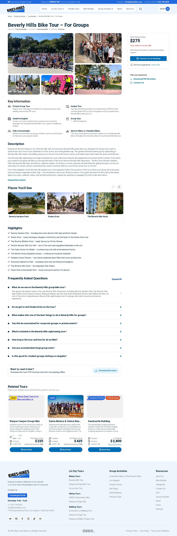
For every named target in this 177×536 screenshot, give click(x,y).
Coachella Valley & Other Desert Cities (125, 476)
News (158, 501)
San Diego (113, 488)
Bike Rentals (161, 480)
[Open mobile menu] (164, 9)
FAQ (157, 493)
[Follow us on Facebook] (22, 518)
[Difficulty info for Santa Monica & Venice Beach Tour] (59, 444)
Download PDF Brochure (145, 79)
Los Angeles (114, 480)
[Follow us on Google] (16, 518)
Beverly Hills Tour (76, 480)
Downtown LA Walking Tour (80, 511)
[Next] (119, 186)
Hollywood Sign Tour (77, 515)
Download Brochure (108, 370)
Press (158, 505)
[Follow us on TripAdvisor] (10, 518)
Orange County (115, 484)
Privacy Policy (132, 531)
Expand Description (17, 180)
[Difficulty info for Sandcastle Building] (99, 444)
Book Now (27, 450)
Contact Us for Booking (150, 58)
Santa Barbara (115, 493)
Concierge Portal (17, 495)
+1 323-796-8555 (15, 505)
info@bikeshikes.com (17, 507)
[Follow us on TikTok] (34, 518)
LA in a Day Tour (75, 488)
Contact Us (139, 83)
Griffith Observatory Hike (79, 497)
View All (114, 91)
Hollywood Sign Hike (77, 501)
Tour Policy (144, 531)
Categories (160, 484)
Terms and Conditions (160, 531)
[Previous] (113, 186)
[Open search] (140, 9)
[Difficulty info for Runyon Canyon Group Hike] (20, 444)
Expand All (117, 279)
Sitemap (159, 509)
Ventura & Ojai (115, 497)
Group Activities (162, 497)
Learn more (155, 65)
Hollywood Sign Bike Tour (79, 484)
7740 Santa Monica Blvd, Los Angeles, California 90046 (31, 510)
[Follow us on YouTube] (40, 518)
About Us (160, 476)
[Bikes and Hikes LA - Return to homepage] (31, 474)
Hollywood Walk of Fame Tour (81, 519)
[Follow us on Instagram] (28, 518)
